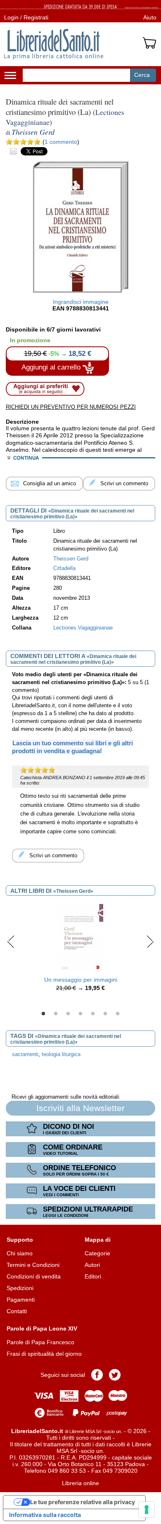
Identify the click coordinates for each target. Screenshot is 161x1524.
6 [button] (105, 1014)
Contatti (17, 1311)
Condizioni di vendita (34, 1276)
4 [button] (80, 1014)
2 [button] (56, 1014)
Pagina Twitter (115, 1375)
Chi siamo (20, 1253)
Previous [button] (11, 941)
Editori (93, 1276)
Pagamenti (21, 1299)
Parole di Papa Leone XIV (42, 1328)
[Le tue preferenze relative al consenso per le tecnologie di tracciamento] (146, 1509)
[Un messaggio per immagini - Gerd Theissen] (80, 938)
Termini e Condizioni (33, 1265)
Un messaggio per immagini (80, 979)
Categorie (97, 1253)
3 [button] (68, 1014)
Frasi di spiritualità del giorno (44, 1353)
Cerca (142, 75)
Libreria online (80, 1483)
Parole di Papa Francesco (40, 1342)
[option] (80, 950)
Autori (92, 1265)
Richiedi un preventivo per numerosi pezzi (71, 407)
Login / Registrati (26, 17)
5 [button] (93, 1014)
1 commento (61, 141)
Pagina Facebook (97, 1375)
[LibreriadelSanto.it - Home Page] (53, 44)
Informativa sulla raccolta (45, 1514)
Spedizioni (20, 1288)
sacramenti (25, 1054)
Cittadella (64, 568)
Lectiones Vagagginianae (83, 628)
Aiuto (149, 17)
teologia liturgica (61, 1054)
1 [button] (43, 1014)
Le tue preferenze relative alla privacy (82, 1501)
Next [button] (150, 941)
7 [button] (118, 1014)
